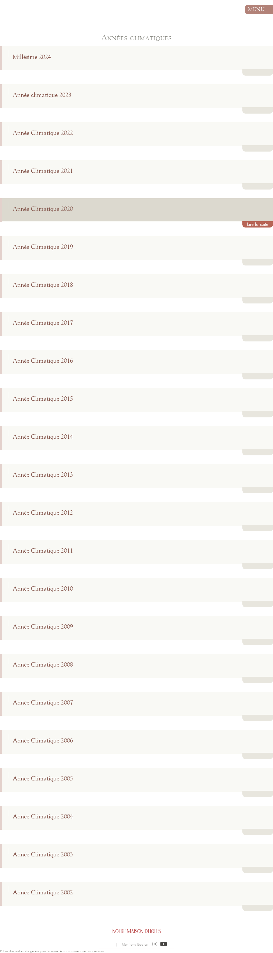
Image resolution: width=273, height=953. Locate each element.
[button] (154, 944)
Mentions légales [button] (134, 944)
